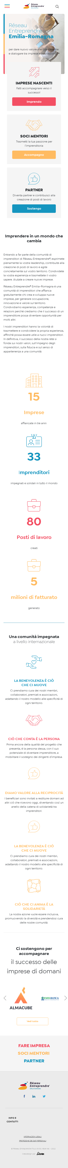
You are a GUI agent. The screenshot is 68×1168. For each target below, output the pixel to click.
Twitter (44, 1097)
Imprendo (34, 102)
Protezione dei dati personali (32, 1141)
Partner (34, 1061)
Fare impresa (34, 1046)
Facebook (24, 1097)
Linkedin (33, 1097)
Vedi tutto (32, 1021)
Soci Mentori (34, 1053)
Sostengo (34, 208)
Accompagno (34, 155)
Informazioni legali (32, 1137)
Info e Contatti (12, 1119)
